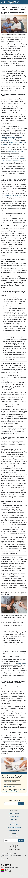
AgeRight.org (14, 822)
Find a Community (13, 836)
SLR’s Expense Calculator (11, 786)
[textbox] (14, 328)
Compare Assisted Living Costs (12, 784)
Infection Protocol (14, 830)
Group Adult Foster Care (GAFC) (9, 137)
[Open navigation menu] (2, 2)
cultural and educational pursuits (13, 195)
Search (21, 840)
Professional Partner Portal (14, 827)
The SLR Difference (14, 813)
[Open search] (4, 2)
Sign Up (21, 804)
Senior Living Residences (14, 2)
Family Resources (14, 816)
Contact (14, 833)
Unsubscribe (17, 849)
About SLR (14, 819)
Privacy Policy (11, 849)
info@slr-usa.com (4, 859)
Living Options (14, 810)
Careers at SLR (14, 824)
